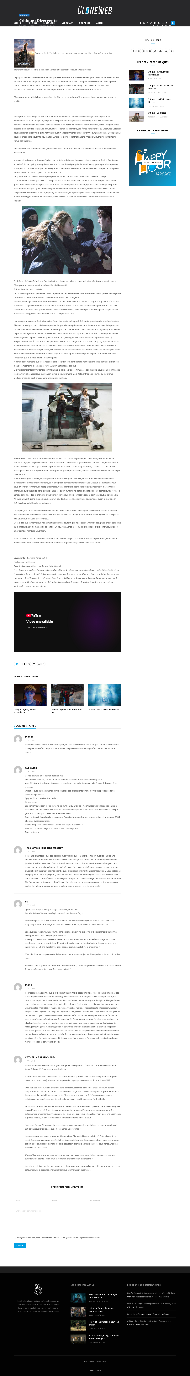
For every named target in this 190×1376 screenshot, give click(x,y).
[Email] (161, 25)
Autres (99, 23)
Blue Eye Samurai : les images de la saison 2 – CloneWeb (148, 1293)
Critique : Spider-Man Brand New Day (66, 711)
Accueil (17, 23)
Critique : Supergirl (135, 1307)
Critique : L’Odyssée (156, 112)
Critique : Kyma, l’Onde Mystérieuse (24, 711)
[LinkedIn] (165, 25)
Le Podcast (67, 23)
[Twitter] (157, 25)
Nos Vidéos (84, 23)
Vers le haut (96, 1370)
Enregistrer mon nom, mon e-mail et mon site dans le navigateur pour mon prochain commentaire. (59, 1237)
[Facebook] (153, 25)
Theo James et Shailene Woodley (44, 847)
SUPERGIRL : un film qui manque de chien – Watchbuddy (149, 1303)
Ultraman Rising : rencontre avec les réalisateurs (148, 1296)
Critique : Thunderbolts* (138, 1324)
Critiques (32, 23)
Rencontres (49, 23)
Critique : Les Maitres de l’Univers (103, 709)
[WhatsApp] (170, 25)
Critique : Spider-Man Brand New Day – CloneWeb (146, 1321)
